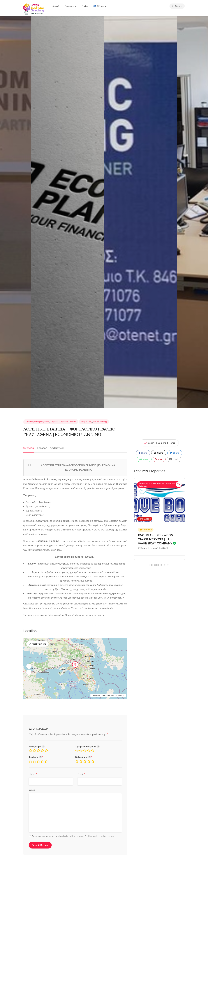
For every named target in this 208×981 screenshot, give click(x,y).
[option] (140, 212)
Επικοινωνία (70, 6)
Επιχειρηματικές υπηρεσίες (37, 421)
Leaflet (95, 696)
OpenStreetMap (107, 696)
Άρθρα (85, 6)
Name (33, 774)
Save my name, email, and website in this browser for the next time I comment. (73, 836)
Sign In (178, 6)
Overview (28, 448)
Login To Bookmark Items (161, 443)
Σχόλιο (33, 790)
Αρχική (55, 6)
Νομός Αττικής (100, 421)
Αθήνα (83, 421)
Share (144, 453)
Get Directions (39, 644)
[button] (29, 666)
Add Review (57, 448)
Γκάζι (90, 421)
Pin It (160, 459)
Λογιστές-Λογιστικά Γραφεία (63, 421)
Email (81, 774)
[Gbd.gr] (33, 8)
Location (42, 448)
